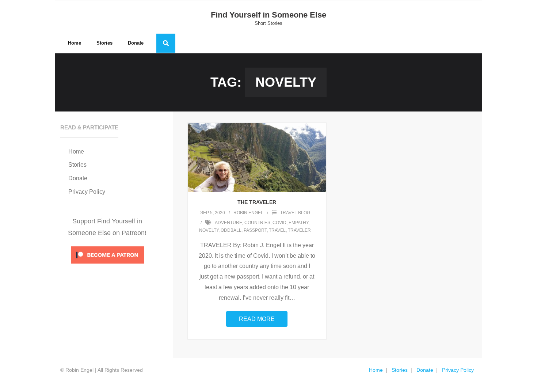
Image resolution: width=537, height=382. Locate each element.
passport (255, 230)
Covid (279, 222)
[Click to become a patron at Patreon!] (107, 265)
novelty (208, 230)
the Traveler (256, 202)
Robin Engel (248, 212)
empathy (298, 222)
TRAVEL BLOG (295, 212)
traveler (299, 230)
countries (257, 222)
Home (76, 151)
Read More (257, 319)
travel (277, 230)
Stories (77, 165)
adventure (228, 222)
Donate (77, 178)
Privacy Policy (86, 192)
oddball (231, 230)
